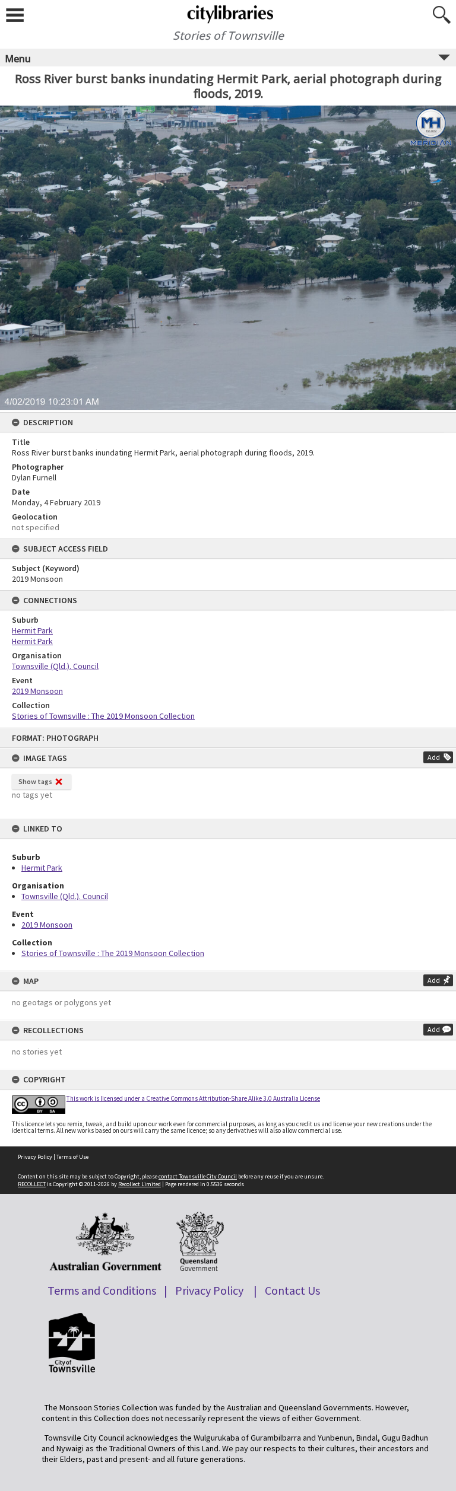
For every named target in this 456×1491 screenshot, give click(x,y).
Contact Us (292, 1290)
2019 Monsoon (46, 924)
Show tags (35, 781)
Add (434, 757)
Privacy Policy (35, 1157)
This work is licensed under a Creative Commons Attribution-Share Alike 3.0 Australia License (193, 1098)
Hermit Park (41, 867)
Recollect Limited (139, 1184)
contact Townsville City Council (198, 1176)
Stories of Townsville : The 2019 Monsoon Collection (112, 953)
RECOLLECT (32, 1184)
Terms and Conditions (102, 1290)
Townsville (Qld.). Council (64, 896)
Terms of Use (72, 1157)
